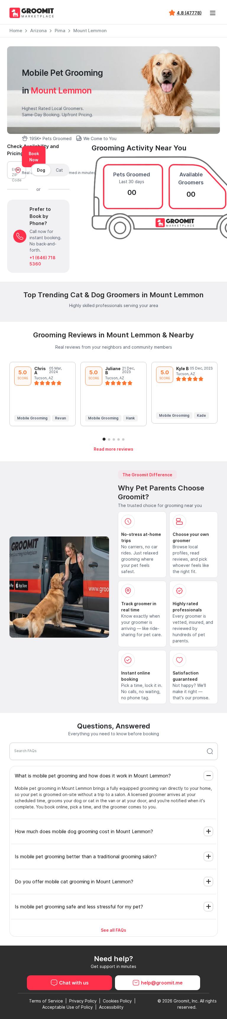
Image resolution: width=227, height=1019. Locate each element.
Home (15, 30)
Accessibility (111, 1007)
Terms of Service (46, 1000)
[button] (104, 439)
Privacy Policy (83, 1000)
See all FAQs (113, 930)
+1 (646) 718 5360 (43, 260)
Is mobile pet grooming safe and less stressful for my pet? (79, 907)
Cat (59, 170)
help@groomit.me (162, 983)
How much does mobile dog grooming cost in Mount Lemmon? (84, 831)
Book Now (34, 156)
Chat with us (74, 983)
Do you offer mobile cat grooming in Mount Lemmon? (74, 882)
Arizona (38, 30)
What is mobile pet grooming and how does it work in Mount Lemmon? (93, 776)
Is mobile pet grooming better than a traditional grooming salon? (86, 856)
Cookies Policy (117, 1000)
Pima (60, 30)
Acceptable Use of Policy (67, 1007)
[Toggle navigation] (213, 13)
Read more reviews (113, 449)
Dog (41, 170)
